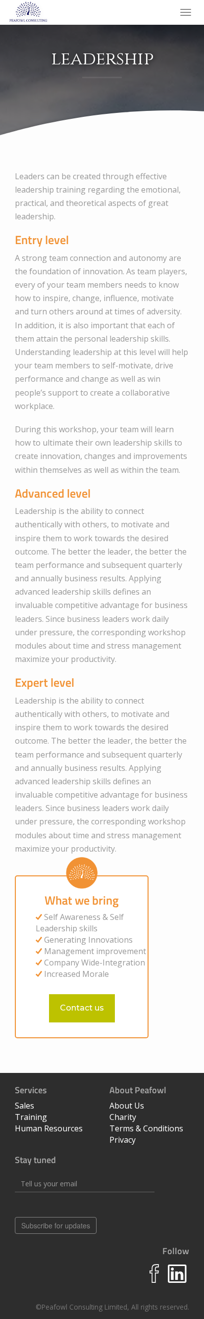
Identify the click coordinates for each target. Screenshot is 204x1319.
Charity (122, 1117)
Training (31, 1117)
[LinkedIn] (177, 1279)
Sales (24, 1105)
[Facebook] (154, 1279)
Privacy (122, 1139)
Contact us (82, 1008)
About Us (126, 1105)
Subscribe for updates (55, 1225)
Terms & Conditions (146, 1128)
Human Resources (49, 1128)
